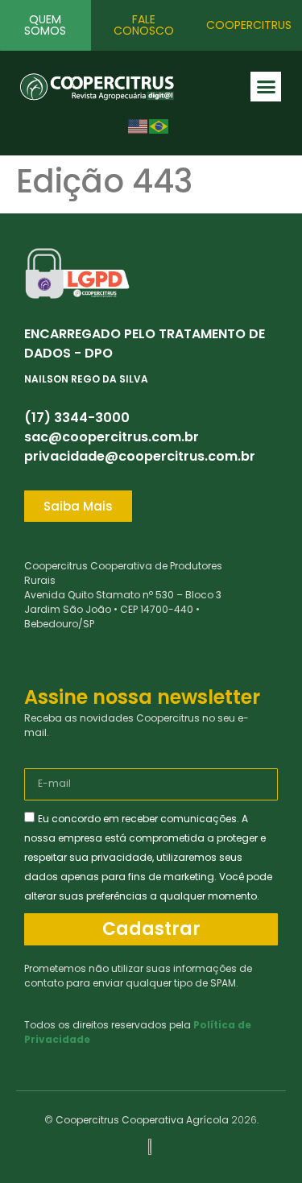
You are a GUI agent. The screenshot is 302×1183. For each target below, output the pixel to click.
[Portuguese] (159, 125)
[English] (138, 125)
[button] (265, 87)
